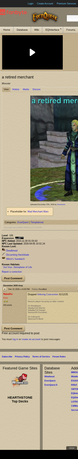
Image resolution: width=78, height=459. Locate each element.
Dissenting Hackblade (17, 254)
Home (6, 29)
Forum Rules (59, 356)
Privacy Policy (22, 356)
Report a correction (12, 271)
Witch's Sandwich (15, 259)
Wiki (36, 29)
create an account (31, 339)
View (6, 89)
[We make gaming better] (11, 3)
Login (30, 3)
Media (26, 89)
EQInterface (52, 29)
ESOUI (74, 380)
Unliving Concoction (47, 294)
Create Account (45, 3)
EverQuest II (50, 385)
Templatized (37, 222)
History (15, 89)
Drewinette (61, 204)
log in (15, 339)
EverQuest (23, 222)
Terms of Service (41, 356)
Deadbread (11, 250)
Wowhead (49, 376)
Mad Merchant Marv (38, 211)
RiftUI (74, 385)
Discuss (36, 89)
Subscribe (7, 356)
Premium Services (66, 3)
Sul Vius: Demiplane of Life (17, 267)
